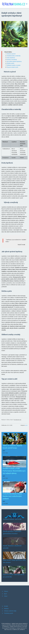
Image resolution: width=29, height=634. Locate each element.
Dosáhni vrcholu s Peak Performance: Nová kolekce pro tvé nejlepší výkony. (14, 471)
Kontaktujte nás (17, 419)
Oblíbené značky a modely (13, 65)
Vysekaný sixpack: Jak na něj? (12, 519)
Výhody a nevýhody (12, 59)
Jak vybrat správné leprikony (14, 61)
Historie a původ (11, 54)
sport (26, 425)
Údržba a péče (10, 63)
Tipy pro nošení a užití (12, 67)
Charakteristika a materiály (13, 55)
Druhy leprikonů (11, 57)
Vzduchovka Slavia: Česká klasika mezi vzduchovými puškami (12, 496)
